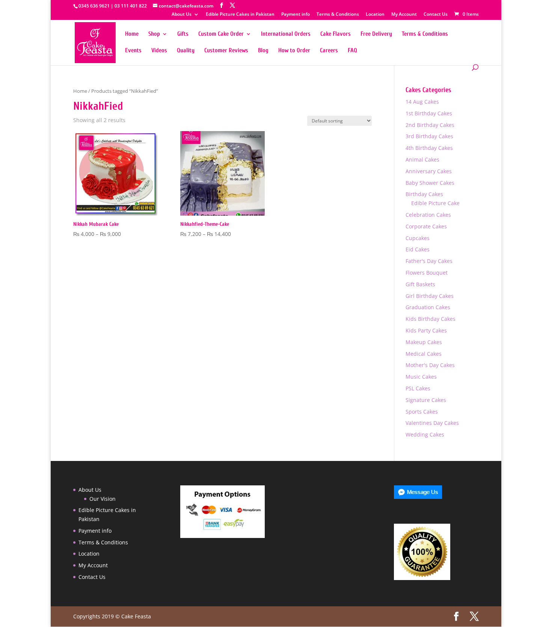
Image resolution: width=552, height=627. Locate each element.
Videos (159, 51)
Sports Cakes (422, 411)
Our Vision (102, 498)
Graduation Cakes (428, 307)
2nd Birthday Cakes (430, 124)
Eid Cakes (418, 249)
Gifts (183, 34)
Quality (186, 51)
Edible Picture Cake (435, 203)
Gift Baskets (420, 284)
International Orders (286, 34)
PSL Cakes (418, 388)
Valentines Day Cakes (432, 422)
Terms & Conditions (338, 14)
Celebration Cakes (428, 214)
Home (132, 34)
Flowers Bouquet (427, 272)
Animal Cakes (422, 159)
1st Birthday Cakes (429, 113)
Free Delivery (376, 34)
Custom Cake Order (221, 34)
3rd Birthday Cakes (429, 136)
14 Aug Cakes (422, 101)
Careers (329, 51)
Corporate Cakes (426, 226)
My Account (404, 14)
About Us (182, 14)
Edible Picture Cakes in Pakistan (240, 14)
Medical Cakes (424, 353)
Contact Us (436, 14)
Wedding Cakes (425, 434)
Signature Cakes (426, 399)
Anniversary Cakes (429, 171)
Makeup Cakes (424, 342)
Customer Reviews (226, 51)
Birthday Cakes (424, 194)
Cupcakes (418, 238)
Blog (263, 51)
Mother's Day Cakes (430, 365)
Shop (154, 34)
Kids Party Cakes (426, 330)
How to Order (294, 51)
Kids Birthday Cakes (430, 318)
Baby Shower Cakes (430, 182)
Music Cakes (421, 376)
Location (375, 14)
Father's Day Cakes (429, 260)
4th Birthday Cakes (429, 147)
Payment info (295, 14)
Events (133, 51)
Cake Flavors (335, 34)
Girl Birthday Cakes (430, 295)
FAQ (352, 51)
